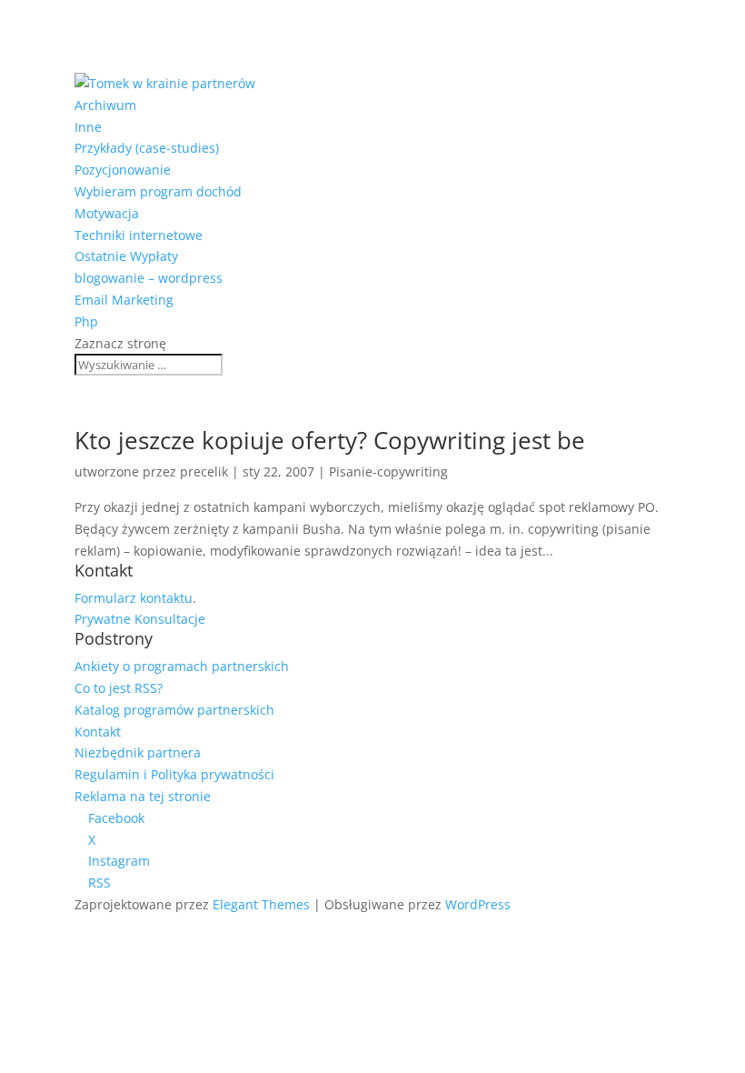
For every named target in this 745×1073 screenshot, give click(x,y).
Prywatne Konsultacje (139, 618)
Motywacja (106, 213)
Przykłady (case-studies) (146, 147)
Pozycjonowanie (122, 169)
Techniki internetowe (138, 235)
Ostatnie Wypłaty (126, 256)
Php (86, 321)
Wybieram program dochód (158, 191)
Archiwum (105, 105)
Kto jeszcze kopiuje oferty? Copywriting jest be (329, 440)
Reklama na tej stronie (142, 796)
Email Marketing (124, 299)
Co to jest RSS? (118, 688)
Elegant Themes (261, 904)
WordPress (478, 904)
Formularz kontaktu (133, 598)
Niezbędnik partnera (137, 752)
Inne (88, 126)
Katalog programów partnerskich (174, 709)
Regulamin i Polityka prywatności (174, 774)
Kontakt (97, 731)
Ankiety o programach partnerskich (181, 666)
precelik (204, 471)
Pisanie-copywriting (388, 471)
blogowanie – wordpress (148, 277)
